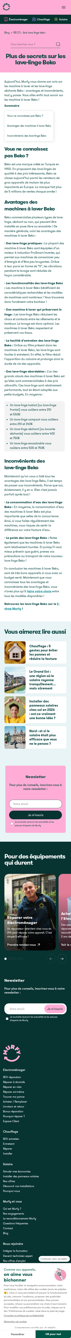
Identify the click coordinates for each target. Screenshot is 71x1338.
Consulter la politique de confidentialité (24, 1315)
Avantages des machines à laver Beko (29, 125)
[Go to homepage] (6, 7)
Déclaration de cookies (15, 1321)
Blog (6, 33)
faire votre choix (39, 591)
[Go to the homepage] (12, 1053)
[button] (5, 959)
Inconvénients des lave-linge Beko (26, 135)
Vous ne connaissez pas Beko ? (25, 115)
